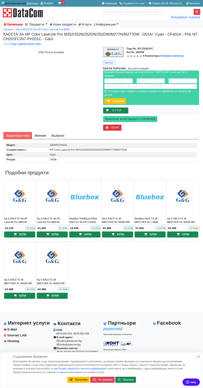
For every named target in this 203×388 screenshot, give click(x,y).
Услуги (86, 24)
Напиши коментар (172, 55)
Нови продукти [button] (64, 24)
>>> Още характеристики (22, 44)
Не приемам (104, 379)
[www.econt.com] (117, 344)
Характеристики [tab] (17, 135)
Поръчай (117, 101)
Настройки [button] (80, 379)
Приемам (127, 379)
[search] (197, 12)
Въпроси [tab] (58, 135)
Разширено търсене (185, 17)
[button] (48, 3)
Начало (8, 29)
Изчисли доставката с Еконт (114, 350)
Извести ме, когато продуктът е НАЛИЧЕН (130, 119)
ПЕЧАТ (113, 127)
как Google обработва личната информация (80, 368)
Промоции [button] (14, 24)
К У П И (117, 110)
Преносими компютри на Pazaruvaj (117, 334)
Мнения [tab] (40, 135)
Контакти (194, 3)
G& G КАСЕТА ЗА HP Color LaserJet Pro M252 (43, 29)
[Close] (198, 356)
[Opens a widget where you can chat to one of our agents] (191, 382)
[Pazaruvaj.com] (117, 329)
